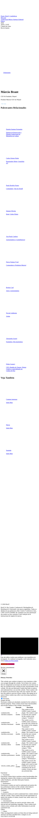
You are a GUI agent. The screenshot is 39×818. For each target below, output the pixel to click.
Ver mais (3, 104)
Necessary (6, 698)
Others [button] (3, 809)
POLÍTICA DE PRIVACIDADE (11, 496)
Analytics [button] (3, 790)
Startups (15, 19)
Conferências (6, 469)
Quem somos (6, 460)
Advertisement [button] (5, 799)
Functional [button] (4, 773)
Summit (4, 464)
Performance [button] (4, 781)
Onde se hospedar (8, 491)
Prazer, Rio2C (5, 16)
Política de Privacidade (11, 660)
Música (10, 19)
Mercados (5, 473)
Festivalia (5, 478)
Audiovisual (4, 19)
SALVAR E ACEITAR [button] (8, 816)
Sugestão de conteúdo (10, 482)
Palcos (3, 21)
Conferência (13, 16)
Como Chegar (6, 487)
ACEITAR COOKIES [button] (7, 664)
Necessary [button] (4, 696)
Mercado (3, 18)
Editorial (20, 19)
